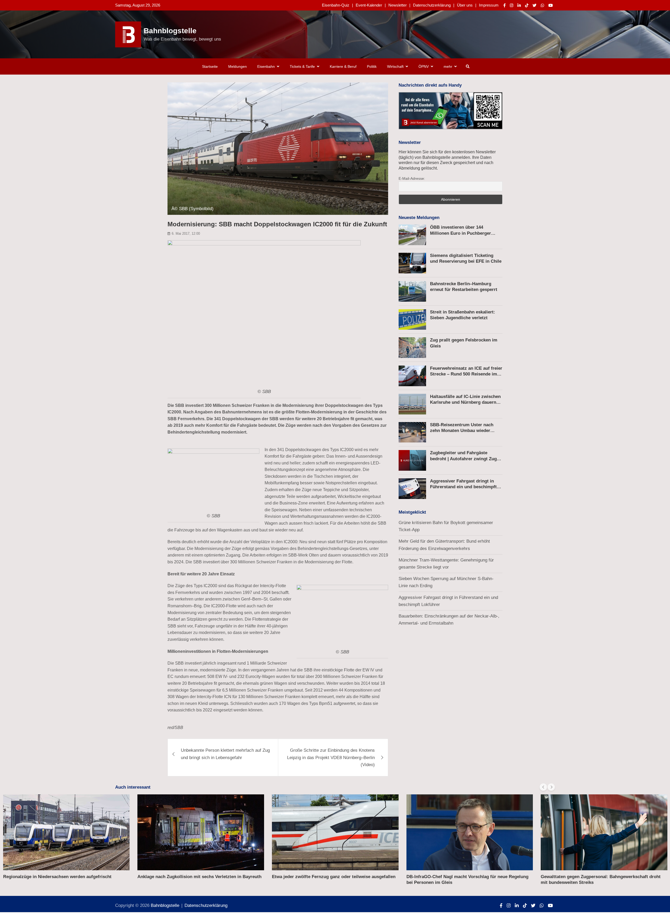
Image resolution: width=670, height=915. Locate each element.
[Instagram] (511, 5)
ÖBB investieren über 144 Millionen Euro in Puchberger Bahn (460, 233)
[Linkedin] (519, 5)
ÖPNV (423, 66)
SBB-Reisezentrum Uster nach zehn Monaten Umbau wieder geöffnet (461, 430)
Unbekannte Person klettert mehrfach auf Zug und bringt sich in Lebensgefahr (225, 754)
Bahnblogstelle (170, 31)
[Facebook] (504, 5)
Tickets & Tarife (302, 66)
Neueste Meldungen (419, 217)
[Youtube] (550, 5)
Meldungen (237, 66)
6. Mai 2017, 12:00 (186, 233)
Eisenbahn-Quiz (335, 5)
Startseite (210, 66)
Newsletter (397, 5)
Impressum (489, 5)
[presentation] (543, 787)
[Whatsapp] (542, 5)
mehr (448, 66)
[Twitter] (535, 5)
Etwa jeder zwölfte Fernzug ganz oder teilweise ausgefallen (333, 876)
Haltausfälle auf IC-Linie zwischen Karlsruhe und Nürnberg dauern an (465, 402)
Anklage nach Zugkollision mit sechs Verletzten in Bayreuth (199, 876)
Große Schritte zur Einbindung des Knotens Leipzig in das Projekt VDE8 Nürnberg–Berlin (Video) (331, 757)
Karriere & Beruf (343, 66)
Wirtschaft (395, 66)
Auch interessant (132, 787)
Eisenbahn (266, 66)
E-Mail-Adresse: (412, 178)
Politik (372, 66)
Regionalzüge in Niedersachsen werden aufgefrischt (57, 876)
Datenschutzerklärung (432, 5)
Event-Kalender (369, 5)
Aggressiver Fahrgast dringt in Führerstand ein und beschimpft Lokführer (463, 487)
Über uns (465, 5)
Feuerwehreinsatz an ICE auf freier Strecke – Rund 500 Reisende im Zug (466, 374)
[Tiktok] (527, 5)
